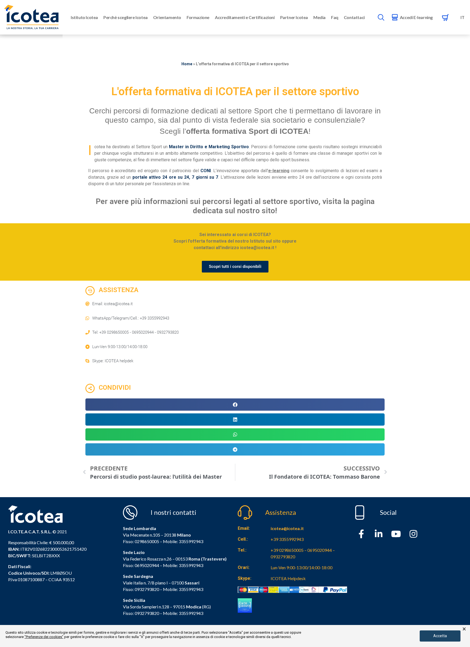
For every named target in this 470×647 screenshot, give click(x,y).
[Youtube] (396, 534)
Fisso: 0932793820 (141, 589)
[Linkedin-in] (378, 534)
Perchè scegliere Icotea (125, 17)
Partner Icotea (294, 17)
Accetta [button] (440, 636)
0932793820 (147, 613)
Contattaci (354, 17)
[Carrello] (445, 17)
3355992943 (191, 541)
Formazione (198, 17)
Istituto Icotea (84, 17)
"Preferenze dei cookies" (43, 637)
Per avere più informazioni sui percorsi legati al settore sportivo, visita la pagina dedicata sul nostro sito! (235, 206)
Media (319, 17)
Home (186, 64)
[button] (235, 404)
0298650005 (147, 541)
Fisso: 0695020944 (141, 565)
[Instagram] (413, 534)
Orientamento (167, 17)
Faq (334, 17)
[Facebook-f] (361, 534)
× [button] (464, 629)
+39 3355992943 (287, 539)
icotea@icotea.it (287, 528)
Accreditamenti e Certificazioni (245, 17)
